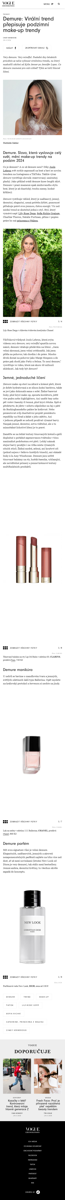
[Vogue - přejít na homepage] (8, 4)
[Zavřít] (62, 1197)
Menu (47, 4)
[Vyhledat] (59, 4)
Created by (30, 1192)
